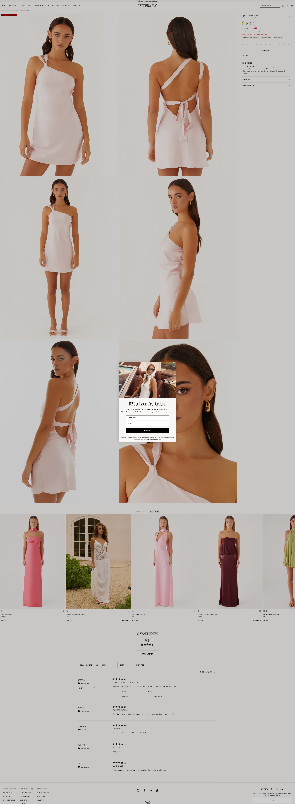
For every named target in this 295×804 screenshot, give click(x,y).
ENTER (147, 430)
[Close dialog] (174, 364)
